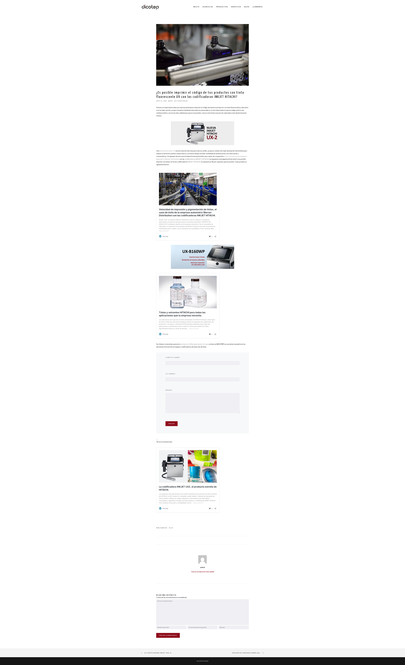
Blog (171, 527)
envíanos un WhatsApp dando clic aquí (194, 344)
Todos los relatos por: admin (202, 572)
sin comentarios (181, 101)
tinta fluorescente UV (167, 151)
